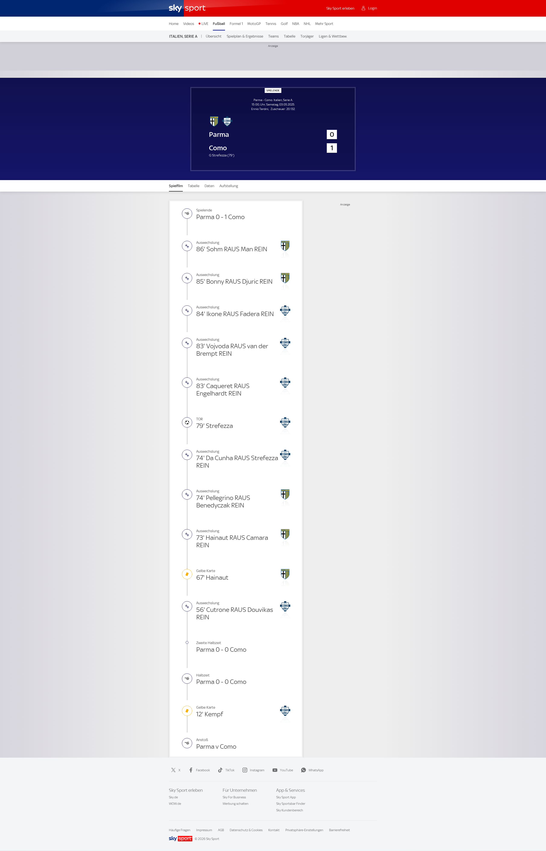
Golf (284, 24)
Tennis (271, 24)
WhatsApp (316, 770)
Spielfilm (176, 186)
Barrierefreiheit (339, 830)
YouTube (286, 770)
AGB (221, 830)
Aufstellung (228, 186)
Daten (209, 186)
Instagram (257, 770)
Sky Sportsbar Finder (290, 804)
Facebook (203, 770)
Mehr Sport (324, 24)
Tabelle (289, 36)
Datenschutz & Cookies (246, 830)
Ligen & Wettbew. (333, 36)
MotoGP (254, 24)
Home (174, 24)
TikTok (229, 770)
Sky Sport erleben (340, 8)
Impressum (204, 830)
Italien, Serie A (183, 36)
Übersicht (214, 36)
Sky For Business (234, 797)
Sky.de (173, 797)
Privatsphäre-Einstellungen (304, 830)
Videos (188, 24)
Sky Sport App (286, 797)
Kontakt (274, 830)
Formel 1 (236, 24)
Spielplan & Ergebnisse (245, 36)
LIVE (205, 24)
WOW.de (175, 804)
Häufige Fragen (179, 830)
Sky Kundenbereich (289, 810)
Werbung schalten (235, 804)
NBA (295, 24)
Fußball (219, 24)
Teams (273, 36)
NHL (307, 24)
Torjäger (307, 36)
